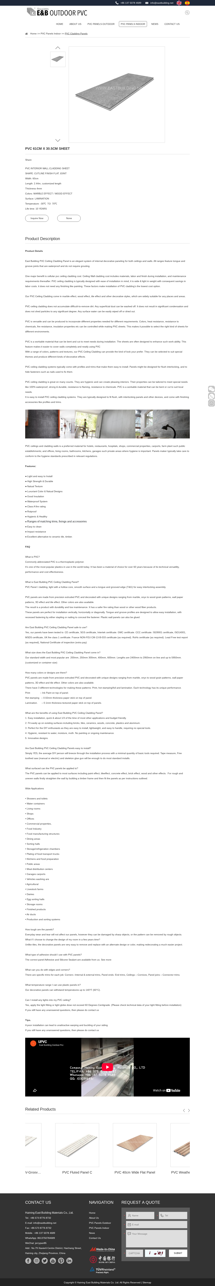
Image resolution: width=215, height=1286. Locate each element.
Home (59, 24)
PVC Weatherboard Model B (165, 1172)
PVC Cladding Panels (76, 33)
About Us (75, 24)
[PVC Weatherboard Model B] (165, 1145)
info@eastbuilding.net (161, 3)
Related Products (40, 1109)
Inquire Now (37, 218)
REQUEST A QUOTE (140, 1202)
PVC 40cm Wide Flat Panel (107, 1172)
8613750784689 (46, 1238)
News (154, 24)
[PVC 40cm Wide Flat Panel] (107, 1145)
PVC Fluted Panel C (50, 1172)
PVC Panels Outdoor (101, 24)
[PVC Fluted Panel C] (50, 1145)
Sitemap (146, 1282)
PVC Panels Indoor (133, 24)
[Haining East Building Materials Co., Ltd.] (57, 11)
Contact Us (172, 24)
